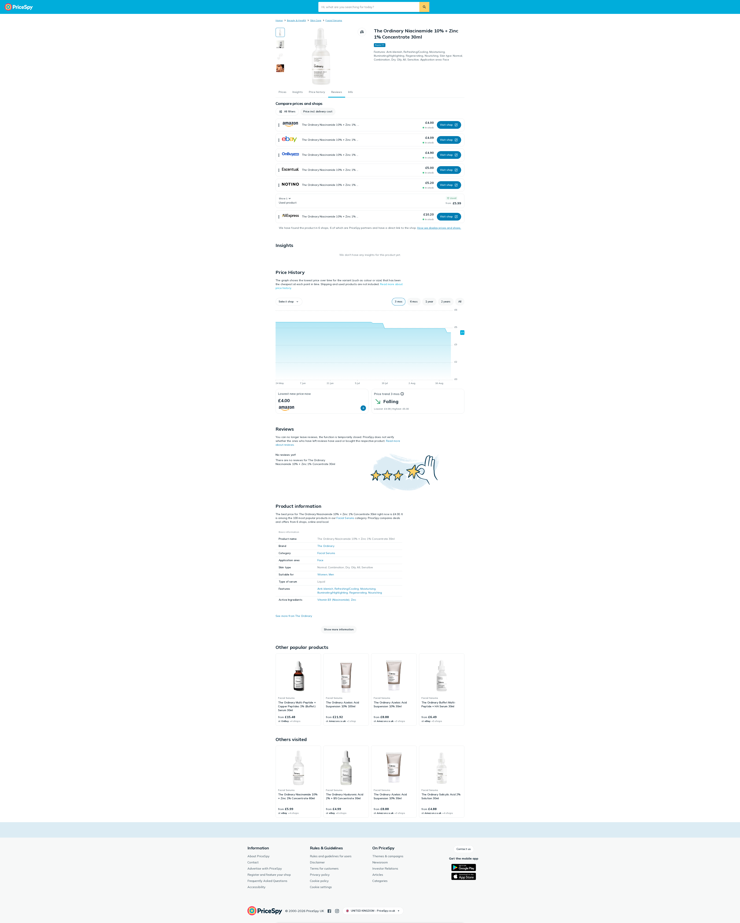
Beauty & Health (296, 20)
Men (331, 574)
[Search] (424, 7)
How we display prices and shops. (439, 228)
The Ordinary (325, 546)
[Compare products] (362, 32)
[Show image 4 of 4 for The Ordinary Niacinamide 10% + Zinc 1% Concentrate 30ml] (280, 68)
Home (279, 20)
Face (320, 560)
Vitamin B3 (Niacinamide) (333, 599)
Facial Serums (333, 20)
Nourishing (375, 592)
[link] (298, 690)
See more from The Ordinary (294, 616)
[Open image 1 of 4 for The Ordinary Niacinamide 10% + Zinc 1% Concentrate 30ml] (321, 57)
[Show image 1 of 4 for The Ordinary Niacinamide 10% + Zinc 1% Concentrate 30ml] (280, 32)
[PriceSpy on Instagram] (337, 911)
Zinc (353, 599)
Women (322, 574)
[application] (370, 347)
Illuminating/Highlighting (332, 592)
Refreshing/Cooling (347, 588)
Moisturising (368, 588)
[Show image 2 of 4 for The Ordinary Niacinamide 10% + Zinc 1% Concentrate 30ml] (280, 44)
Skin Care (315, 20)
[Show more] (279, 125)
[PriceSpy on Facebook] (329, 911)
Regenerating (358, 592)
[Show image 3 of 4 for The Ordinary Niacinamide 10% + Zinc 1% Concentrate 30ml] (280, 56)
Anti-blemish (325, 588)
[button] (287, 111)
